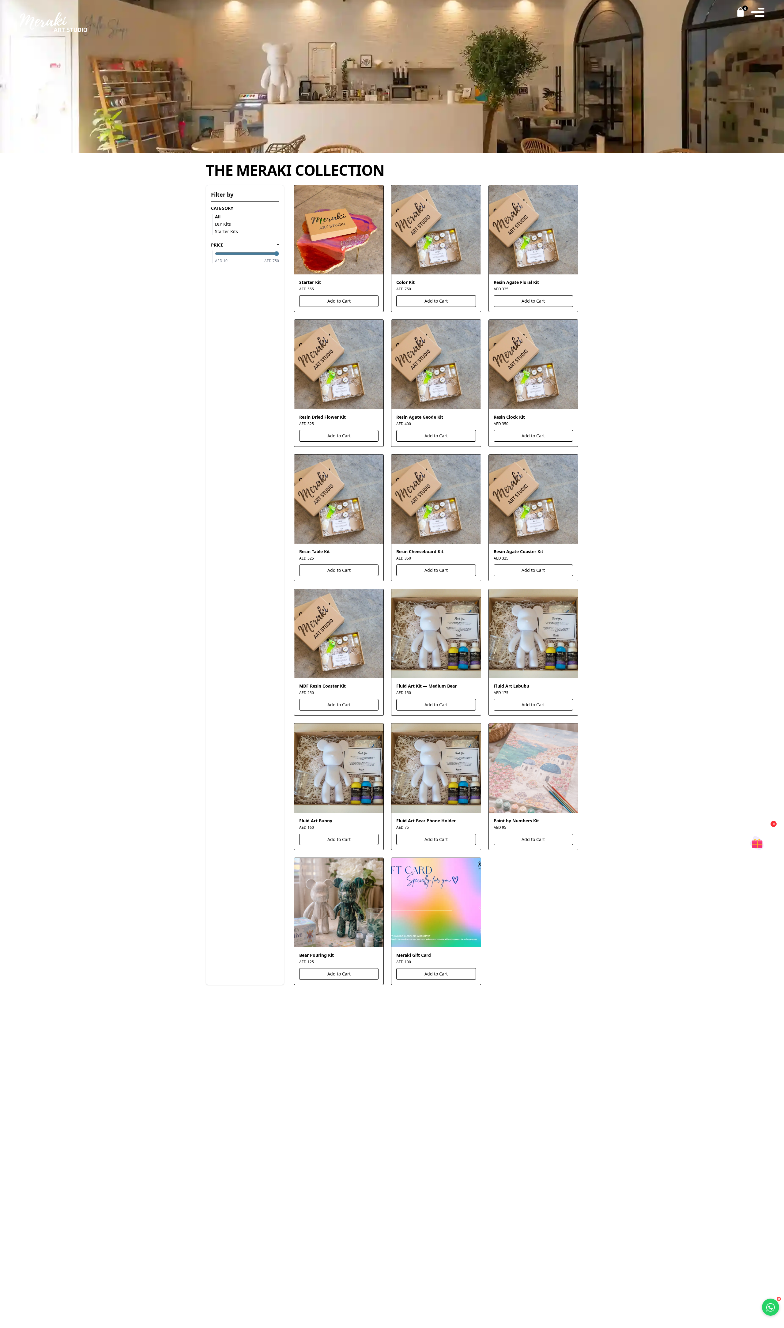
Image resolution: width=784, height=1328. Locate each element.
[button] (757, 840)
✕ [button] (773, 824)
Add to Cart (339, 301)
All (218, 217)
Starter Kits (226, 231)
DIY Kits (223, 224)
